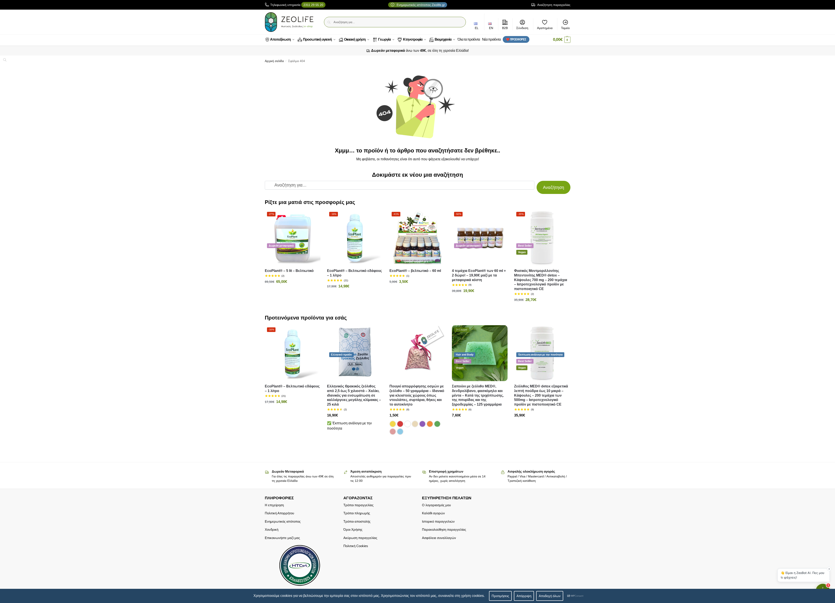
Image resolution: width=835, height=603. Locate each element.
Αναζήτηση (553, 187)
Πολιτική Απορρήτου (279, 513)
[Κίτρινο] (392, 424)
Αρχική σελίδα (274, 61)
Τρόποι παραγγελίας (358, 505)
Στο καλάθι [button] (293, 291)
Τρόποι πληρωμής (356, 513)
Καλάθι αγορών (433, 513)
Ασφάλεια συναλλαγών (439, 538)
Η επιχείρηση (274, 505)
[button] (561, 40)
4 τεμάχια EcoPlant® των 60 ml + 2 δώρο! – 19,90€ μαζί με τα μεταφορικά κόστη (479, 275)
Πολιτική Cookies (355, 546)
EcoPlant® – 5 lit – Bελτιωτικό (289, 271)
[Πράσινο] (437, 424)
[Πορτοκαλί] (430, 424)
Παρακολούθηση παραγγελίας (444, 529)
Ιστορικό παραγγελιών (438, 521)
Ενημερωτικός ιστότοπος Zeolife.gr (420, 5)
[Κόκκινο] (400, 424)
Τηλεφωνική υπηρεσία (296, 5)
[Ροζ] (392, 431)
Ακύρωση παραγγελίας (360, 538)
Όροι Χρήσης (352, 529)
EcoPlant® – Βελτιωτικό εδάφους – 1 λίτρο (354, 273)
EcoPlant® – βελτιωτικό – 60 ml (415, 271)
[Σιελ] (400, 431)
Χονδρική (271, 529)
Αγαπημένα (545, 28)
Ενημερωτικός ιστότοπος (283, 521)
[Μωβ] (422, 424)
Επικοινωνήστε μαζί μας (282, 538)
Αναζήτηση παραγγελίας (553, 5)
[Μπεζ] (415, 424)
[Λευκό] (407, 424)
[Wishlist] (314, 216)
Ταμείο (565, 28)
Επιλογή (417, 442)
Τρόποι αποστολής (356, 521)
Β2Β (505, 28)
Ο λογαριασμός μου (436, 505)
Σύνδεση (522, 28)
